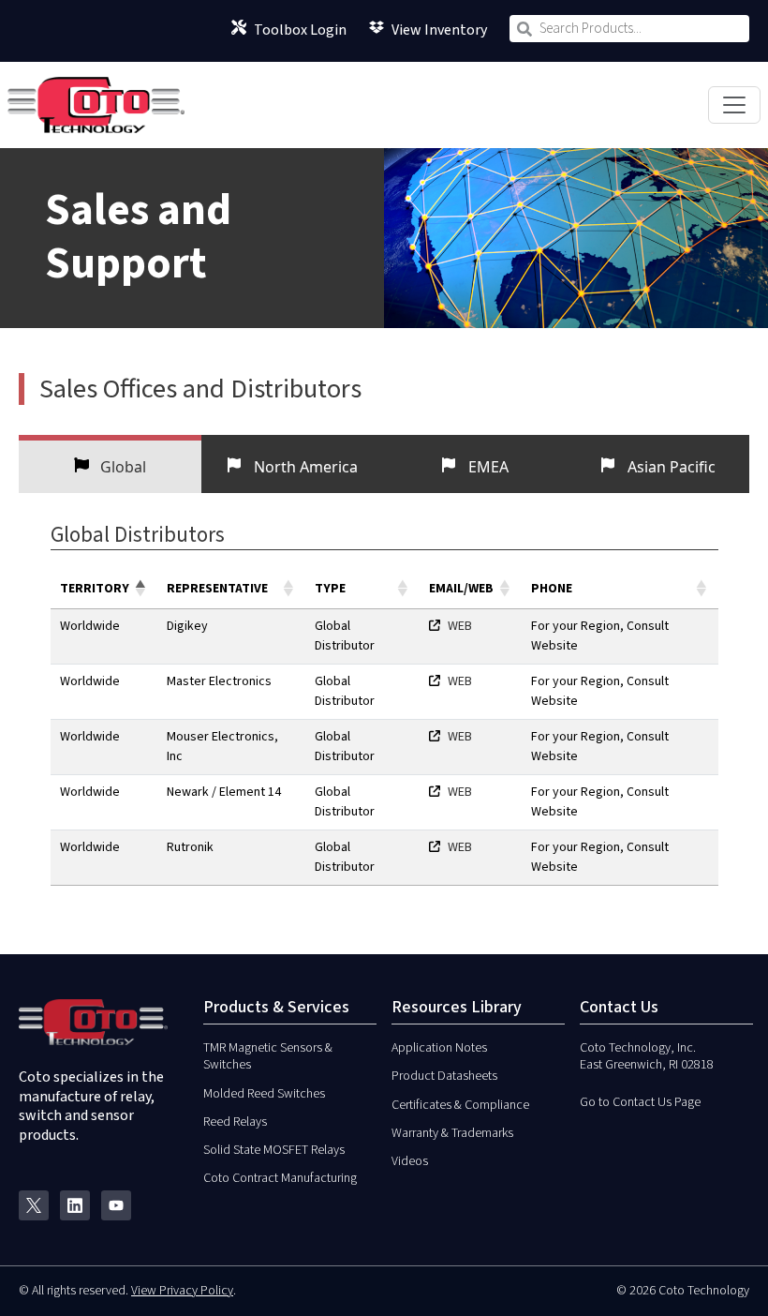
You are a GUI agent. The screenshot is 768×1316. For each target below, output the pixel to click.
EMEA (487, 466)
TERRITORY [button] (94, 588)
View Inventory (439, 28)
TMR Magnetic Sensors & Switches (267, 1056)
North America (304, 466)
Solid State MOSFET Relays (274, 1150)
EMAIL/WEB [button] (461, 588)
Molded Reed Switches (264, 1093)
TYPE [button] (330, 588)
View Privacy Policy (182, 1290)
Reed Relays (235, 1122)
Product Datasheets (444, 1076)
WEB (460, 626)
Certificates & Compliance (460, 1105)
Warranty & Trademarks (452, 1133)
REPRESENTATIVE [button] (217, 588)
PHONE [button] (551, 588)
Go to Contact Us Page (640, 1102)
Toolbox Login (300, 28)
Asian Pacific (670, 466)
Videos (409, 1161)
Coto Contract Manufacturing (280, 1178)
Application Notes (439, 1047)
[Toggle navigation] (734, 105)
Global (121, 466)
